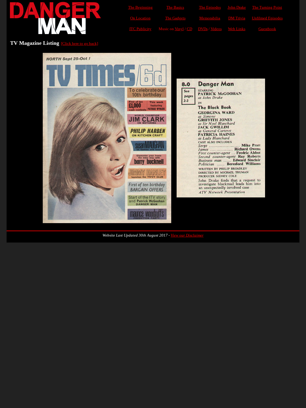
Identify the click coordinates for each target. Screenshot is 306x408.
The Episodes (210, 7)
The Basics (175, 7)
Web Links (236, 29)
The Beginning (140, 7)
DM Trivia (236, 18)
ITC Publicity (140, 29)
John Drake (237, 7)
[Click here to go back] (79, 43)
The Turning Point (267, 7)
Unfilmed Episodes (267, 18)
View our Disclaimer (187, 235)
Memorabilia (209, 18)
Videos (216, 29)
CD (189, 29)
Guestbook (267, 29)
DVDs (203, 29)
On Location (140, 18)
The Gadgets (175, 18)
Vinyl (179, 29)
